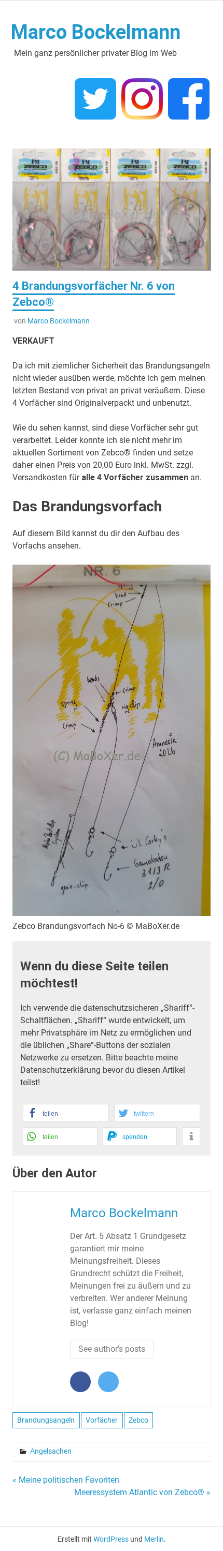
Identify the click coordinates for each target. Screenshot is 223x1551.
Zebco (138, 1420)
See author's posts (111, 1349)
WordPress (111, 1539)
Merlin (154, 1539)
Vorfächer (102, 1420)
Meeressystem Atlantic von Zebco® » (142, 1492)
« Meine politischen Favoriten (65, 1480)
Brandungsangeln (46, 1420)
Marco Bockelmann (95, 32)
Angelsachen (51, 1451)
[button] (66, 1113)
